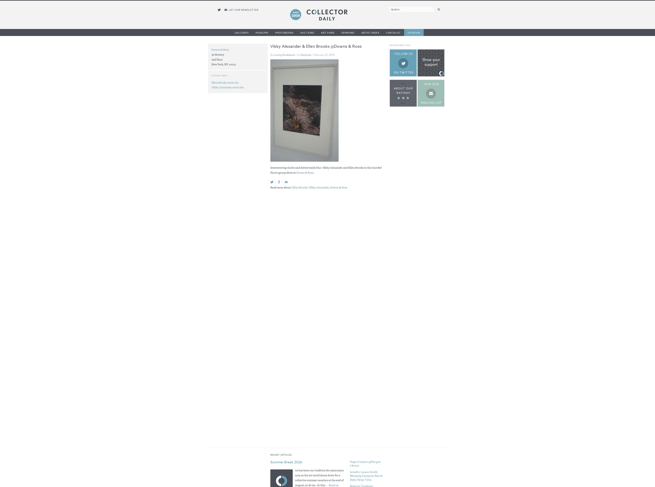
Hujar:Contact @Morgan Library (365, 464)
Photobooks (284, 32)
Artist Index (370, 32)
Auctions (307, 32)
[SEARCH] (438, 9)
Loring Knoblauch (284, 55)
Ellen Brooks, (300, 187)
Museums (262, 32)
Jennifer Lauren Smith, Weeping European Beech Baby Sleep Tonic (366, 476)
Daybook (413, 32)
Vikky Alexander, (319, 187)
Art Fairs (327, 32)
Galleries (242, 32)
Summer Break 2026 (286, 462)
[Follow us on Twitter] (219, 10)
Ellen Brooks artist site (225, 82)
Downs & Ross (305, 172)
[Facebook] (279, 182)
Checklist (393, 32)
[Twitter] (271, 182)
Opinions (347, 32)
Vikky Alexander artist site (228, 87)
